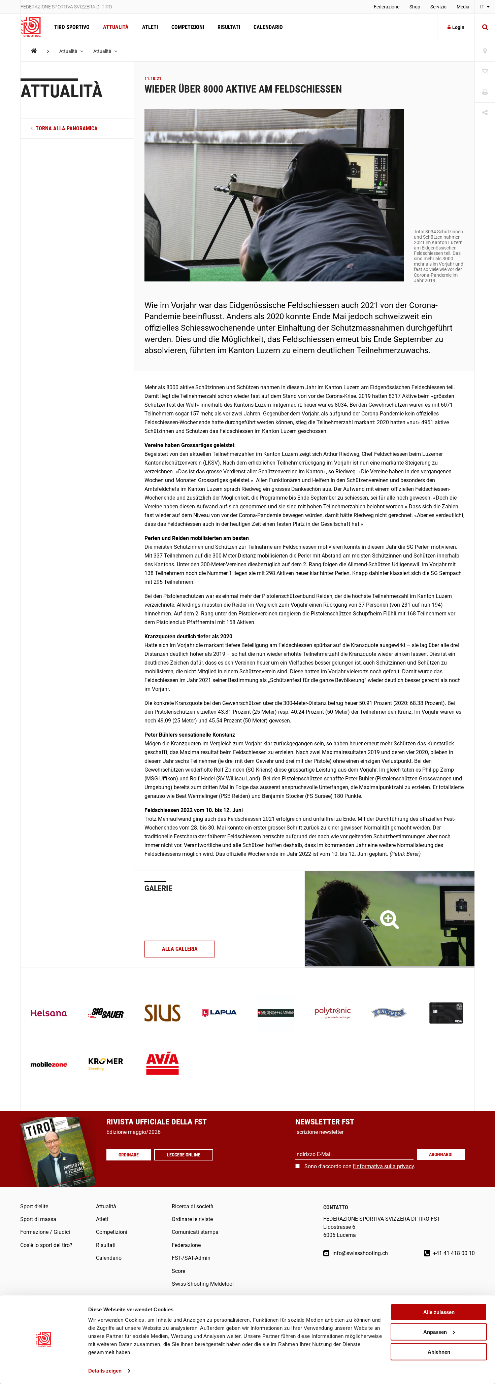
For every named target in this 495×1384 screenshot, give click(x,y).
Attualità (116, 27)
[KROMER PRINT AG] (105, 1065)
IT (482, 6)
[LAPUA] (219, 1014)
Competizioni (187, 27)
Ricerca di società (192, 1206)
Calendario (268, 27)
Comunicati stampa (195, 1232)
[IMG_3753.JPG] (389, 919)
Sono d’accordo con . (359, 1166)
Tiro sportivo (72, 27)
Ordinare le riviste (192, 1219)
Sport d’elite (34, 1206)
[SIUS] (162, 1014)
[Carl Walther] (389, 1014)
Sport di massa (38, 1219)
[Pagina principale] (34, 27)
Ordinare (129, 1154)
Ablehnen (439, 1351)
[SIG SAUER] (105, 1014)
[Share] (485, 113)
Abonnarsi (441, 1154)
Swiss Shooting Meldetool (203, 1284)
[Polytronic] (332, 1014)
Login (458, 27)
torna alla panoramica (66, 128)
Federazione (386, 6)
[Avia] (162, 1065)
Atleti (150, 27)
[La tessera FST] (446, 1014)
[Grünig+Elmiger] (276, 1014)
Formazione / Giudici (45, 1232)
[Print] (485, 92)
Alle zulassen (439, 1312)
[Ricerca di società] (485, 51)
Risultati (229, 27)
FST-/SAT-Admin (191, 1258)
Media (463, 6)
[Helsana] (49, 1014)
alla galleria (180, 949)
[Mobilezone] (49, 1065)
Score (178, 1271)
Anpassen (435, 1332)
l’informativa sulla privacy (383, 1166)
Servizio (438, 6)
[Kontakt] (485, 72)
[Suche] (485, 27)
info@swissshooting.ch (359, 1253)
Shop (414, 6)
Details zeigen (105, 1371)
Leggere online (183, 1154)
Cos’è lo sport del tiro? (46, 1245)
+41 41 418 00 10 (453, 1253)
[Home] (34, 51)
